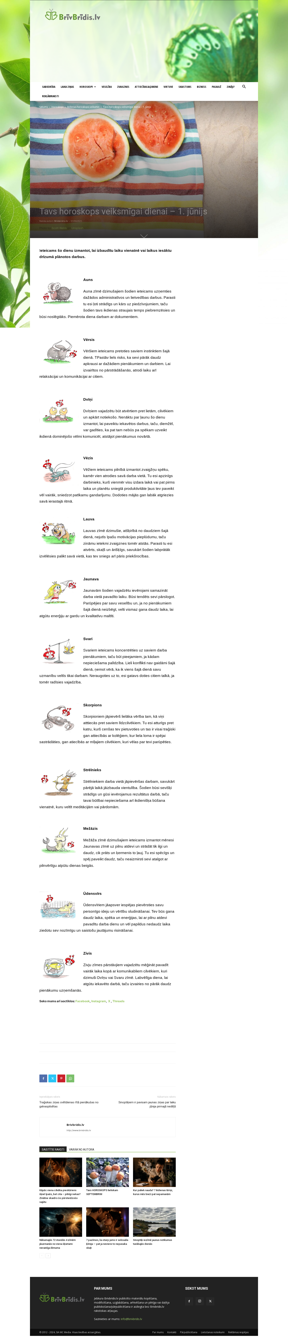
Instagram (98, 1001)
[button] (244, 87)
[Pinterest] (61, 1078)
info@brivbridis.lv (131, 1319)
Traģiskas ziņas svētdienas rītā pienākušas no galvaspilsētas (69, 1104)
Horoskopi (86, 87)
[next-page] (48, 1255)
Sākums (43, 107)
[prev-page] (41, 1255)
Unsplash (77, 228)
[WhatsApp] (70, 1078)
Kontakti (171, 1332)
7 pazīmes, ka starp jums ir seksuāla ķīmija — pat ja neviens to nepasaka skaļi (107, 1244)
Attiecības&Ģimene (146, 87)
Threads (118, 1001)
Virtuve (168, 87)
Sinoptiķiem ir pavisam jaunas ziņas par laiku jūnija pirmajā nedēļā (147, 1104)
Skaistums (184, 87)
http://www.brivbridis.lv (79, 1130)
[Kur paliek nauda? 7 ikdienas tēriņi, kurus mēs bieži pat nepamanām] (154, 1172)
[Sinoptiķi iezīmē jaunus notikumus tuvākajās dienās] (154, 1222)
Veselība (107, 87)
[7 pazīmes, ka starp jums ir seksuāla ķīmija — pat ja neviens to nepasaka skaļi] (107, 1222)
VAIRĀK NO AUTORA (81, 1149)
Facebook (82, 1001)
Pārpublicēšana (188, 1332)
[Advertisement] (144, 52)
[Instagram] (200, 1301)
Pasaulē (216, 87)
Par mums (158, 1332)
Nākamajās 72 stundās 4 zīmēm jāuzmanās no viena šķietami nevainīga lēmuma (57, 1244)
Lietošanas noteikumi (213, 1332)
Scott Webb (59, 228)
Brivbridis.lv (61, 220)
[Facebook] (43, 1078)
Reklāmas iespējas (238, 1332)
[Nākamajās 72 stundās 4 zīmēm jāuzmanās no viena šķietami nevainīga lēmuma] (60, 1222)
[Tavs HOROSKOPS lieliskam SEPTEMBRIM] (107, 1172)
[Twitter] (52, 1078)
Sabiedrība (48, 87)
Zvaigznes (123, 87)
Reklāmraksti (50, 96)
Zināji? (231, 87)
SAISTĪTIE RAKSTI (53, 1149)
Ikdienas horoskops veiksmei (83, 107)
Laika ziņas (67, 87)
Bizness (201, 87)
